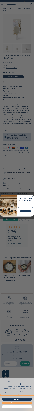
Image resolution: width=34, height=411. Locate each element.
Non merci (25, 213)
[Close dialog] (32, 196)
